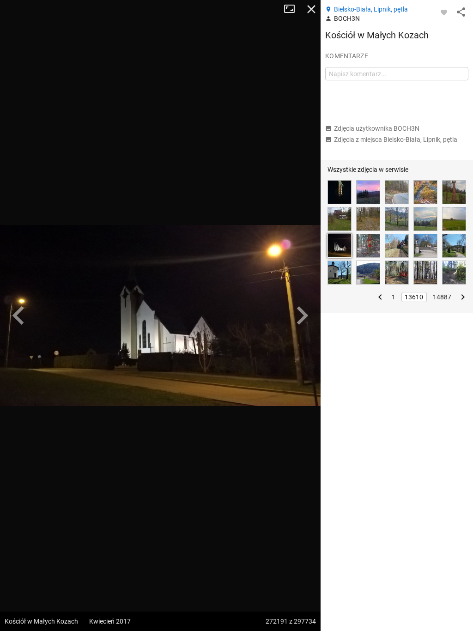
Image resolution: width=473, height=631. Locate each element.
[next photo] (302, 315)
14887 (442, 297)
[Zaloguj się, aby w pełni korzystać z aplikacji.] (444, 12)
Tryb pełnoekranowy (293, 9)
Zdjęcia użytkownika (376, 128)
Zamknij (311, 9)
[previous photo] (18, 315)
